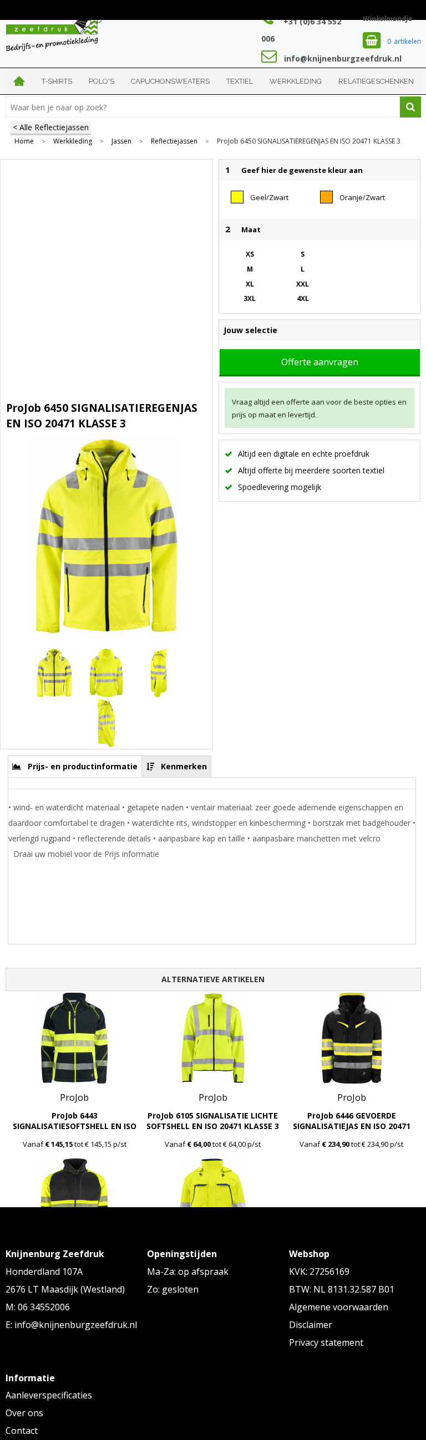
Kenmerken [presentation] (184, 766)
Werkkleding (296, 81)
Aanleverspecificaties (49, 1395)
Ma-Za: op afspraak (188, 1271)
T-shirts (57, 81)
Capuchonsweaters (170, 81)
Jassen (121, 141)
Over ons (24, 1413)
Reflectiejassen (174, 141)
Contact (22, 1430)
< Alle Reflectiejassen (51, 127)
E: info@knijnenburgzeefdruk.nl (71, 1325)
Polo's (101, 81)
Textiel (239, 81)
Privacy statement (326, 1342)
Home (19, 81)
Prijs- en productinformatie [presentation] (83, 766)
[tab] (75, 766)
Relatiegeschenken (376, 81)
